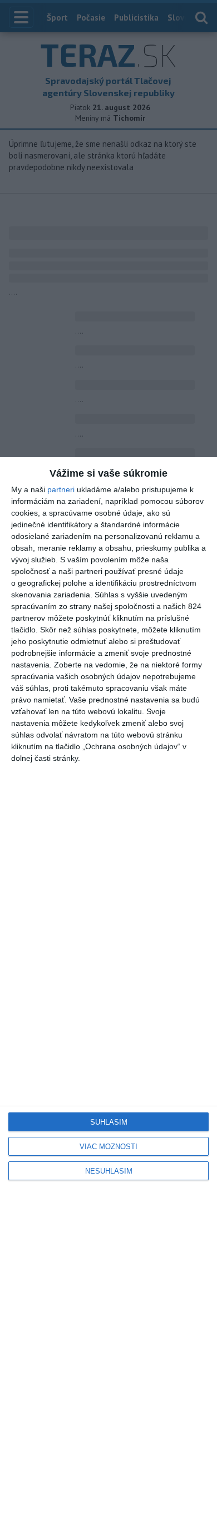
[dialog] (108, 990)
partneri (61, 489)
